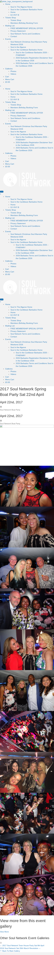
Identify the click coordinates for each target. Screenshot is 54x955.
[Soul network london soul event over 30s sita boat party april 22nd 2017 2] (27, 486)
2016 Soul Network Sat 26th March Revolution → (20, 948)
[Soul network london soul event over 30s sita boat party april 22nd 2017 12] (27, 854)
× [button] (0, 86)
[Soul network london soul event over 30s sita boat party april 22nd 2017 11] (27, 772)
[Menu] (1, 192)
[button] (4, 932)
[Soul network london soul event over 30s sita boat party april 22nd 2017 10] (27, 731)
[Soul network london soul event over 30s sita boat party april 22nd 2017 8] (27, 568)
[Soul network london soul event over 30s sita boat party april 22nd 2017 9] (27, 690)
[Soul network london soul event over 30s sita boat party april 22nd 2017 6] (27, 649)
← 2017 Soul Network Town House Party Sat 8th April (22, 945)
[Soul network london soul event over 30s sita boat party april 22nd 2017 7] (27, 445)
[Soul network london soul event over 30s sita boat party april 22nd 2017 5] (27, 527)
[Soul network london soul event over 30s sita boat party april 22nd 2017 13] (27, 895)
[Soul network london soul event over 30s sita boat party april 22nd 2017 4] (27, 813)
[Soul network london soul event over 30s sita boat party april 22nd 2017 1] (27, 609)
